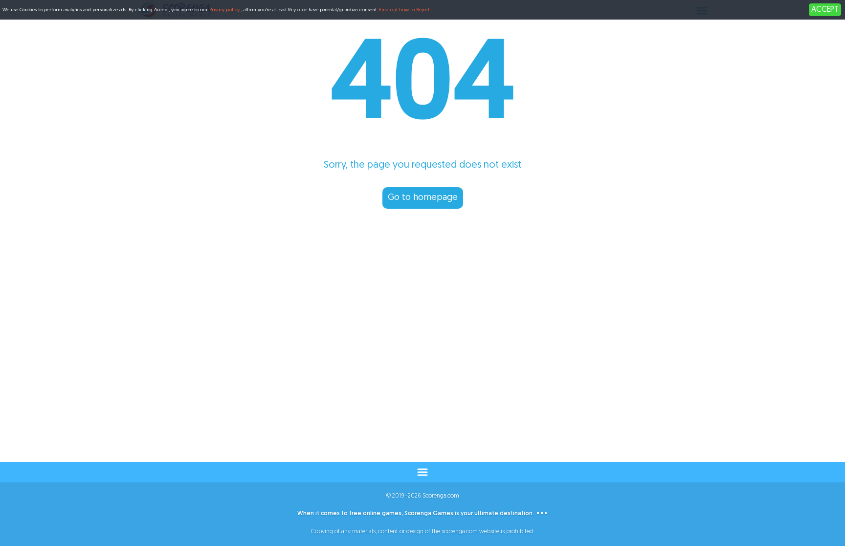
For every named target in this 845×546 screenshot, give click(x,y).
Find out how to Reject (404, 10)
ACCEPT (825, 10)
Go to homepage (423, 198)
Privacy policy (224, 10)
